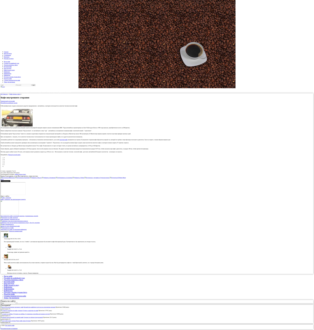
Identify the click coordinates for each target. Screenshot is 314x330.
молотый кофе (63, 139)
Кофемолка (7, 75)
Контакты (6, 57)
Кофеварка (7, 72)
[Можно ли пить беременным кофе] (7, 224)
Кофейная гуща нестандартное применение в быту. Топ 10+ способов (20, 222)
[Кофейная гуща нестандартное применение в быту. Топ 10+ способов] (14, 221)
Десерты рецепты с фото (11, 65)
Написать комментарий (15, 231)
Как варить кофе (12, 89)
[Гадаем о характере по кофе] (11, 310)
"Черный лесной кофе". (14, 155)
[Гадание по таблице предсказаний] (12, 317)
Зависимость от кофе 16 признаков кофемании (14, 229)
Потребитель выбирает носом (9, 103)
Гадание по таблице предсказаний (33, 317)
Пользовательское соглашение (9, 328)
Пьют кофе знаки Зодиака (23, 321)
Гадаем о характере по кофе (30, 310)
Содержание (7, 55)
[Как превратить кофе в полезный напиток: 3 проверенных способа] (10, 214)
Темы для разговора (9, 82)
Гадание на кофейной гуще (11, 63)
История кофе (8, 66)
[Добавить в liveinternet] (49, 177)
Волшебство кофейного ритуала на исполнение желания (39, 307)
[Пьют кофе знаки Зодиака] (8, 321)
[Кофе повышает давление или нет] (9, 217)
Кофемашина (7, 73)
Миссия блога (8, 53)
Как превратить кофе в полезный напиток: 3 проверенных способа (19, 216)
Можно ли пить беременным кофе (10, 226)
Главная (6, 52)
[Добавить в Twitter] (78, 177)
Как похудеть (7, 68)
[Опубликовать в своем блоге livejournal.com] (64, 177)
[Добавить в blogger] (36, 177)
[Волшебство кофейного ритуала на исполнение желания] (12, 307)
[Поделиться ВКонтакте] (8, 177)
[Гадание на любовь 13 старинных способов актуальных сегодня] (7, 314)
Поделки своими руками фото (12, 77)
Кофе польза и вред (9, 70)
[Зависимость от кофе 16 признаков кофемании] (7, 228)
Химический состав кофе (8, 101)
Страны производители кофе (12, 80)
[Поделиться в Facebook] (22, 177)
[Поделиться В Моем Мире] (118, 177)
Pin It (2, 179)
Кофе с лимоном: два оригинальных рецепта (13, 199)
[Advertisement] (50, 25)
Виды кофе (7, 61)
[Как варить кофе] (3, 87)
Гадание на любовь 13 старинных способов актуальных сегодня (32, 314)
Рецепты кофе (8, 78)
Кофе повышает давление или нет (10, 219)
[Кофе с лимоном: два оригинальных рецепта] (6, 197)
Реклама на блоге (9, 58)
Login (33, 85)
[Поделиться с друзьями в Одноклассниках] (97, 177)
